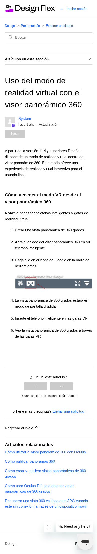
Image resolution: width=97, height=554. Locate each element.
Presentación (30, 26)
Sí (35, 386)
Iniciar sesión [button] (77, 9)
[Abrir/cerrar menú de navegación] (61, 8)
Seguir (14, 134)
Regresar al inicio (19, 428)
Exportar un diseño (59, 26)
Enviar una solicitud (68, 411)
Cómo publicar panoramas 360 (30, 461)
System (24, 118)
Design (10, 26)
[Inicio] (30, 11)
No (61, 386)
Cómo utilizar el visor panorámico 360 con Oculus (45, 452)
